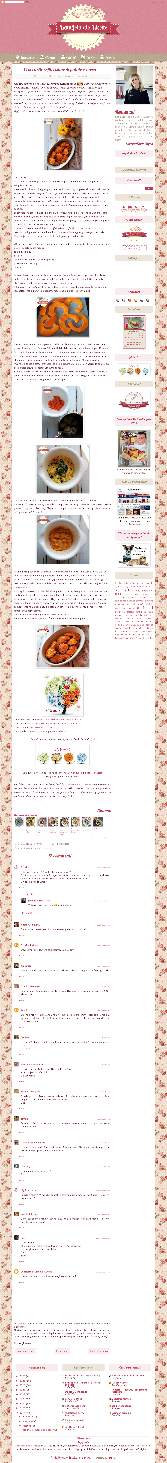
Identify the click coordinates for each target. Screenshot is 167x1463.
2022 (23, 1394)
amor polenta (132, 604)
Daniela (25, 1037)
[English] (118, 300)
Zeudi (24, 1010)
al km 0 (70, 76)
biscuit (146, 638)
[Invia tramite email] (58, 844)
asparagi (148, 618)
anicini (118, 608)
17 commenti (57, 76)
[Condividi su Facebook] (65, 844)
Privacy (110, 57)
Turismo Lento (119, 1383)
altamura (131, 600)
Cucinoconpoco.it (74, 1420)
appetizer (140, 615)
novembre (28, 1421)
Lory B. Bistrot (73, 1399)
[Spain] (136, 300)
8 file (118, 583)
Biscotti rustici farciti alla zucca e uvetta (59, 719)
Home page (28, 57)
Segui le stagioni (94, 773)
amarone (149, 600)
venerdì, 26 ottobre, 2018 (103, 1010)
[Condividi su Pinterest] (68, 844)
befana (150, 628)
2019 (22, 1408)
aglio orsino (137, 583)
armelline (129, 618)
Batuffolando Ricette (28, 1446)
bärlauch (119, 628)
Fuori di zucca (74, 773)
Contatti (71, 57)
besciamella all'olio (136, 631)
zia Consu (26, 966)
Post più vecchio (99, 1351)
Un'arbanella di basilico (33, 1142)
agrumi (140, 586)
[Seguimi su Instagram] (130, 207)
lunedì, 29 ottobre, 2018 (104, 1214)
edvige (24, 1119)
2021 (22, 1399)
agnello (149, 583)
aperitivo (129, 615)
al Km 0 (36, 84)
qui (99, 95)
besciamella (121, 631)
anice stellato (146, 604)
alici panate (120, 600)
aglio (126, 583)
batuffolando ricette (135, 628)
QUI (92, 739)
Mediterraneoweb (121, 1399)
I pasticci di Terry (74, 1413)
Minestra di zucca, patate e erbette (47, 731)
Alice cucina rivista (144, 597)
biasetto (149, 631)
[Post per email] (53, 844)
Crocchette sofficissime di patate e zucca (54, 723)
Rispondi (21, 887)
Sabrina (25, 867)
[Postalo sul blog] (60, 844)
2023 (23, 1390)
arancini (118, 618)
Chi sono (50, 57)
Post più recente (26, 1351)
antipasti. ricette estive (128, 611)
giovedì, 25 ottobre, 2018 (103, 867)
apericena (148, 611)
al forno (149, 586)
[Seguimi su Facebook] (124, 207)
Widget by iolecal (106, 837)
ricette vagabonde (75, 1427)
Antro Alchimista (30, 925)
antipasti (145, 608)
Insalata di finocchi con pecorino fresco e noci (39, 1431)
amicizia (119, 604)
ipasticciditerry (29, 1214)
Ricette (90, 57)
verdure (88, 76)
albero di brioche (132, 594)
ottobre (27, 1426)
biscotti (137, 634)
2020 (23, 1403)
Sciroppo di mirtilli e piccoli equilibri (83, 1384)
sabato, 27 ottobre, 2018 (104, 1166)
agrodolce (130, 586)
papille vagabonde (121, 1406)
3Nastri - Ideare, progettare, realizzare (129, 1391)
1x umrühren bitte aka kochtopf (82, 1375)
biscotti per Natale (133, 638)
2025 (23, 1381)
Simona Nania (35, 900)
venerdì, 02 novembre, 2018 (103, 1238)
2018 (22, 1413)
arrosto (138, 618)
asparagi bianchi (122, 621)
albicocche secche (124, 597)
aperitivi (119, 615)
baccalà (144, 621)
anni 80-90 (129, 608)
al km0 (136, 590)
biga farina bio (123, 634)
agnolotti (119, 586)
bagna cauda (130, 624)
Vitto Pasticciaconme (32, 1064)
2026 (23, 1376)
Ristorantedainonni (75, 1406)
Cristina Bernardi (30, 986)
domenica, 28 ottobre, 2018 (103, 1190)
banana (149, 624)
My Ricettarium (29, 1190)
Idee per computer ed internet (128, 1375)
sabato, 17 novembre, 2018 (103, 1272)
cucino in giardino (121, 1413)
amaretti (140, 600)
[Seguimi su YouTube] (144, 207)
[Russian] (142, 300)
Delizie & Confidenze (76, 1392)
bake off (141, 624)
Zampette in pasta (31, 1091)
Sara (23, 1238)
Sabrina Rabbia (29, 945)
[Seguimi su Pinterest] (137, 207)
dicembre (27, 1416)
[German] (130, 300)
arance (149, 615)
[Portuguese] (148, 300)
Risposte (28, 894)
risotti (50, 107)
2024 (23, 1385)
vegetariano (79, 76)
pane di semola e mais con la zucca (54, 103)
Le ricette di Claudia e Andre (36, 1272)
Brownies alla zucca (45, 727)
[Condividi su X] (63, 844)
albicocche (148, 594)
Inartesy (25, 1166)
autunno (135, 621)
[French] (124, 300)
